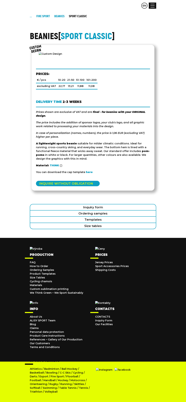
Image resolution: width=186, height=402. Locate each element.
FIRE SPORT (43, 16)
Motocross (77, 380)
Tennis (83, 387)
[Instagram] (104, 370)
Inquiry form (93, 207)
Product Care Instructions (47, 335)
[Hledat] (130, 6)
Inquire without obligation (66, 183)
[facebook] (123, 370)
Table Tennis (68, 387)
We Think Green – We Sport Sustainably (56, 292)
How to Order (39, 266)
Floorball (72, 376)
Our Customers (40, 343)
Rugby (53, 384)
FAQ (32, 262)
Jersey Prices (104, 262)
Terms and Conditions (45, 347)
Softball (35, 387)
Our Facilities (104, 324)
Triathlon (36, 391)
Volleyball (51, 391)
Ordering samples (93, 213)
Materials (36, 285)
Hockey (63, 380)
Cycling (78, 372)
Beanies (59, 16)
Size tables (93, 226)
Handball (49, 380)
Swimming (50, 387)
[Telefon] (137, 6)
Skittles (79, 384)
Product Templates (43, 273)
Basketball (37, 372)
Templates (93, 219)
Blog (33, 324)
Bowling (51, 372)
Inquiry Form (103, 320)
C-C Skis (65, 372)
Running (66, 384)
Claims (34, 328)
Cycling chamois (41, 281)
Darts (33, 376)
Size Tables (37, 277)
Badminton (51, 368)
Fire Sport (57, 376)
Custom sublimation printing (49, 289)
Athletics (36, 368)
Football (35, 380)
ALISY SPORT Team (42, 320)
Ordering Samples (42, 270)
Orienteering (38, 384)
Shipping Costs (105, 270)
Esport (43, 376)
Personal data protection (47, 332)
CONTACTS (102, 316)
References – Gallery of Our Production (56, 339)
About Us (36, 316)
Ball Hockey (69, 368)
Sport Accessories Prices (112, 266)
